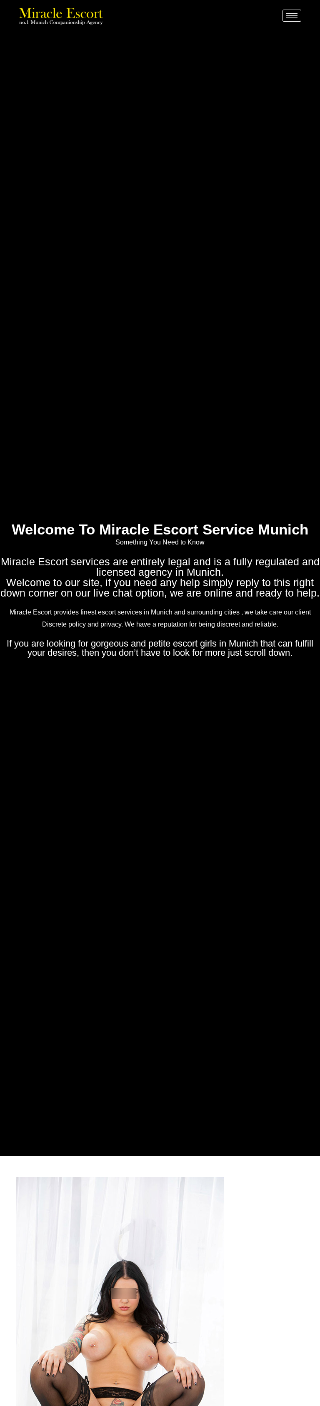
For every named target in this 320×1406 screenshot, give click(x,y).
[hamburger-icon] (291, 16)
